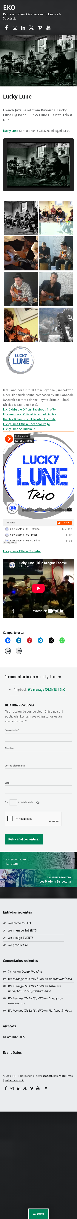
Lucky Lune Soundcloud (19, 429)
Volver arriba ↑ (14, 1080)
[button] (30, 177)
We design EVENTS (20, 938)
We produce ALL (19, 945)
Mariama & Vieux (60, 1010)
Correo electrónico (15, 765)
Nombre (9, 748)
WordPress (66, 1076)
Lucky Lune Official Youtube (22, 551)
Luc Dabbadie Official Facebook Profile (29, 409)
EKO (9, 8)
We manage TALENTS (22, 930)
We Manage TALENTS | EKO (25, 998)
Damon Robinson (60, 979)
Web (7, 782)
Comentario (12, 730)
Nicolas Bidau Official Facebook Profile (29, 419)
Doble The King (31, 971)
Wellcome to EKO (19, 923)
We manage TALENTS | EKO (46, 689)
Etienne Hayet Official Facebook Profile (29, 414)
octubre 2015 (16, 1037)
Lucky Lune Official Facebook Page (26, 424)
